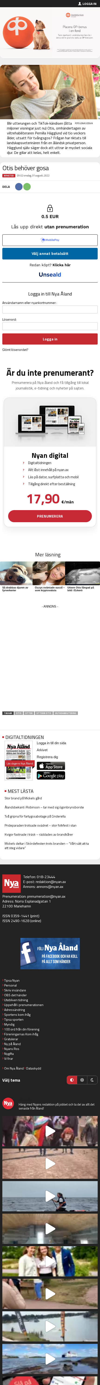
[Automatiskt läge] (72, 1080)
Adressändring (14, 1009)
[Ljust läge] (82, 1080)
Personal (10, 985)
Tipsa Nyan (12, 980)
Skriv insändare (15, 990)
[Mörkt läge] (92, 1080)
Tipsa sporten (13, 1019)
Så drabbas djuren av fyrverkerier (15, 589)
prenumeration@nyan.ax (46, 896)
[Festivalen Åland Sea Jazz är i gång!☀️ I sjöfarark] (50, 1229)
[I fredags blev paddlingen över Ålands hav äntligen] (50, 1196)
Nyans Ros (11, 1048)
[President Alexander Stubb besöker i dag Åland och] (50, 1294)
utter (29, 713)
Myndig (9, 1024)
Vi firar (8, 1058)
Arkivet (42, 750)
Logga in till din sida (51, 743)
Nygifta (9, 1053)
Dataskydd (33, 1068)
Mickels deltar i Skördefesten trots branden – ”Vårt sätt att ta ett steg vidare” (47, 845)
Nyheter (9, 175)
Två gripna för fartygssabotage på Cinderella (35, 816)
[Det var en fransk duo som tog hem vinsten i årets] (50, 1326)
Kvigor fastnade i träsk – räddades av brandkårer (39, 834)
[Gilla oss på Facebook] (50, 953)
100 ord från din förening (21, 1029)
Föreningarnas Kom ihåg (21, 1034)
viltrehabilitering (65, 713)
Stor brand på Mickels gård (23, 798)
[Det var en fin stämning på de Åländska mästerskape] (50, 1164)
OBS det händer (15, 995)
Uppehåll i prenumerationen (23, 1004)
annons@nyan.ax (50, 886)
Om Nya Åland (14, 1068)
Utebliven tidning (16, 999)
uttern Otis (44, 713)
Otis (18, 713)
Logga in (90, 3)
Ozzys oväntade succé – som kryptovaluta (50, 589)
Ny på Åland (12, 1043)
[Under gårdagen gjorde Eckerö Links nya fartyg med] (50, 1359)
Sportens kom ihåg (17, 1014)
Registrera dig (47, 757)
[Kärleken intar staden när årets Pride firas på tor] (50, 1131)
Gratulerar (11, 1038)
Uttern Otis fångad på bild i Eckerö (80, 589)
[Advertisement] (50, 660)
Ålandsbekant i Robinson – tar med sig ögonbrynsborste (44, 807)
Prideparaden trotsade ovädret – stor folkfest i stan (41, 825)
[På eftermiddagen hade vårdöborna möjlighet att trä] (50, 1261)
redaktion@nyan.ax (51, 881)
